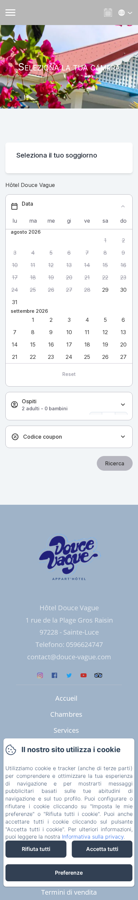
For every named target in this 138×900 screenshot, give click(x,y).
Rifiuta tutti (36, 849)
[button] (105, 240)
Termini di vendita (69, 892)
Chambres (66, 714)
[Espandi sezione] (123, 405)
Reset (69, 374)
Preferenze (69, 872)
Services (66, 730)
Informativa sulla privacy (93, 836)
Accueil (66, 698)
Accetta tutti (102, 849)
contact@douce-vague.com (69, 656)
